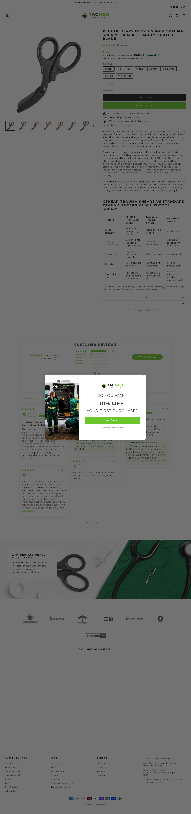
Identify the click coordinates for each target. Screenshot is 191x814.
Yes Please (112, 420)
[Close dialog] (144, 377)
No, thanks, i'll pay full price (112, 428)
